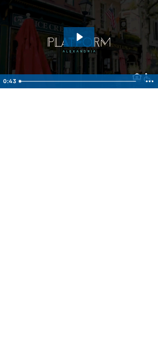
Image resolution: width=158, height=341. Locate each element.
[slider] (78, 81)
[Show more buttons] (149, 81)
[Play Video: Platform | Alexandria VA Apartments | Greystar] (79, 37)
